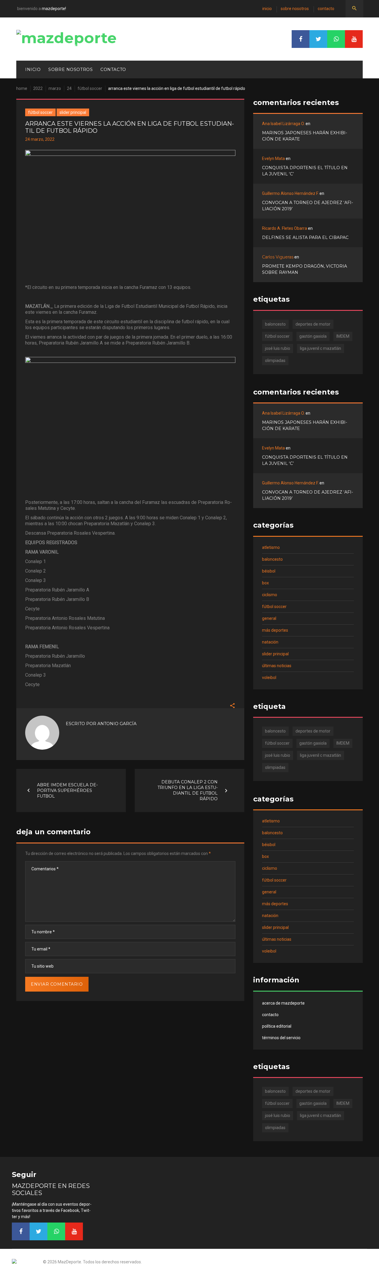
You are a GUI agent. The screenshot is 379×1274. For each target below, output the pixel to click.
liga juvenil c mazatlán (320, 348)
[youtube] (354, 39)
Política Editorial (276, 1026)
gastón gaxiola (313, 336)
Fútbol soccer (90, 88)
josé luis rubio (277, 348)
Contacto (326, 8)
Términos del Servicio (281, 1037)
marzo (55, 88)
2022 (38, 88)
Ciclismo (269, 594)
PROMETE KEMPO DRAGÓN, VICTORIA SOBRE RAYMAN (304, 269)
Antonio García (116, 723)
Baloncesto (272, 559)
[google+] (336, 39)
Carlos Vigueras (277, 257)
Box (265, 583)
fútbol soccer (277, 336)
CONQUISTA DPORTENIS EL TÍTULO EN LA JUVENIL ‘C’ (305, 171)
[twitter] (318, 39)
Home (21, 88)
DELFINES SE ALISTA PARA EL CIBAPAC (305, 237)
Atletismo (271, 547)
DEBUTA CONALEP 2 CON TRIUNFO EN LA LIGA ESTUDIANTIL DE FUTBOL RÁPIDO (188, 790)
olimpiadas (275, 360)
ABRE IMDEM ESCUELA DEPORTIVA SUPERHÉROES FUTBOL (67, 790)
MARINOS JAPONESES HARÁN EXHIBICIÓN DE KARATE (304, 136)
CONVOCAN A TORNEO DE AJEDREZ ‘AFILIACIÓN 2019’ (307, 205)
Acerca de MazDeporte (283, 1003)
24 (69, 88)
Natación (270, 642)
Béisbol (268, 571)
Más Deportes (275, 630)
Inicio (267, 8)
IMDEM (342, 336)
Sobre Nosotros (295, 8)
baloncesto (275, 324)
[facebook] (300, 39)
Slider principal (73, 112)
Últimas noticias (276, 665)
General (269, 618)
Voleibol (269, 677)
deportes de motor (313, 324)
